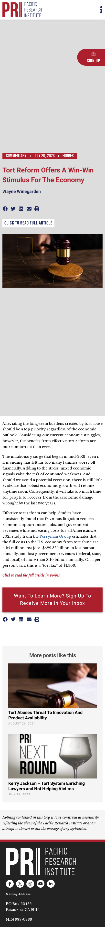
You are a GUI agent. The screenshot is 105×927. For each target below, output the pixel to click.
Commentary (16, 156)
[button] (77, 10)
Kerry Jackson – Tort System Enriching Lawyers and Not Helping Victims (46, 786)
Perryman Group (55, 536)
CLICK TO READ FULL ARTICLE (28, 223)
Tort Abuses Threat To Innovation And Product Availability (45, 715)
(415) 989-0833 (19, 919)
